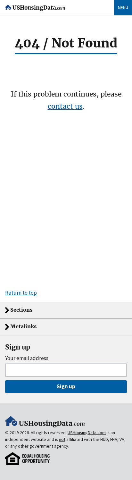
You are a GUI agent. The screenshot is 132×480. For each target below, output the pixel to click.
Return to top (21, 292)
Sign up (66, 386)
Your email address (26, 358)
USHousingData (38, 7)
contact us (65, 106)
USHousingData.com (87, 432)
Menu (123, 7)
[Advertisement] (66, 205)
